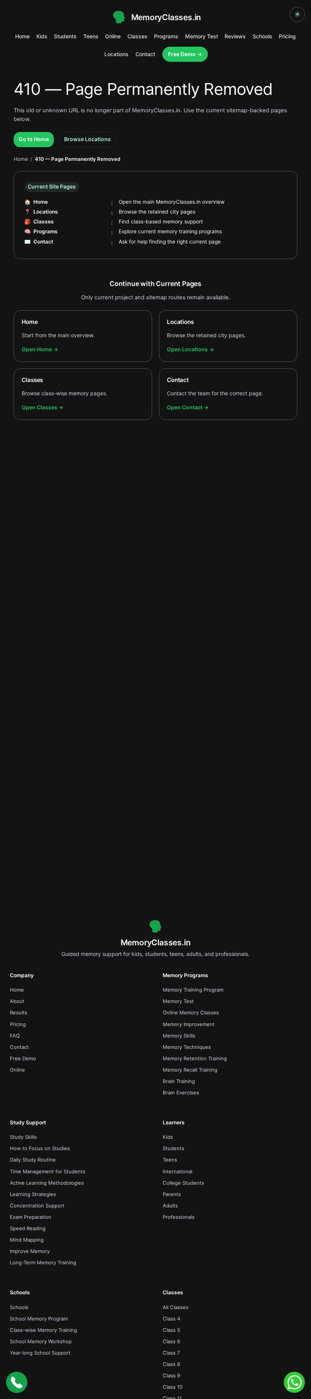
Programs (166, 36)
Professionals (179, 1217)
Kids (41, 36)
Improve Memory (30, 1251)
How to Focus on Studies (40, 1148)
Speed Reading (28, 1228)
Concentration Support (37, 1206)
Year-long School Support (40, 1353)
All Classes (175, 1307)
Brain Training (179, 1081)
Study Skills (23, 1137)
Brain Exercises (181, 1092)
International (177, 1171)
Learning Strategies (33, 1194)
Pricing (287, 36)
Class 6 (171, 1341)
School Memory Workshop (41, 1341)
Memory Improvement (189, 1024)
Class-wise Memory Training (43, 1330)
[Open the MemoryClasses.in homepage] (155, 926)
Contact (145, 54)
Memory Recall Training (190, 1070)
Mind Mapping (27, 1240)
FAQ (15, 1036)
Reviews (235, 36)
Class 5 (171, 1330)
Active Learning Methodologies (47, 1183)
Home (22, 36)
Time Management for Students (47, 1171)
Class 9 (171, 1375)
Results (18, 1012)
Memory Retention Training (195, 1058)
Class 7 (171, 1353)
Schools (262, 36)
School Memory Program (39, 1319)
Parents (172, 1194)
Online (113, 36)
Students (65, 36)
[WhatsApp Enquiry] (294, 1382)
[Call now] (16, 1382)
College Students (183, 1183)
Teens (91, 36)
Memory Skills (179, 1036)
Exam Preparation (30, 1217)
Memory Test (201, 36)
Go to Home (34, 139)
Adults (170, 1206)
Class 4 (171, 1319)
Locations (116, 54)
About (17, 1001)
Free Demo (182, 54)
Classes (137, 36)
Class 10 (172, 1387)
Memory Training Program (193, 990)
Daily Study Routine (33, 1160)
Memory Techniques (187, 1047)
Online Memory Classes (191, 1012)
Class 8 (171, 1364)
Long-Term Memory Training (43, 1262)
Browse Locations (87, 139)
